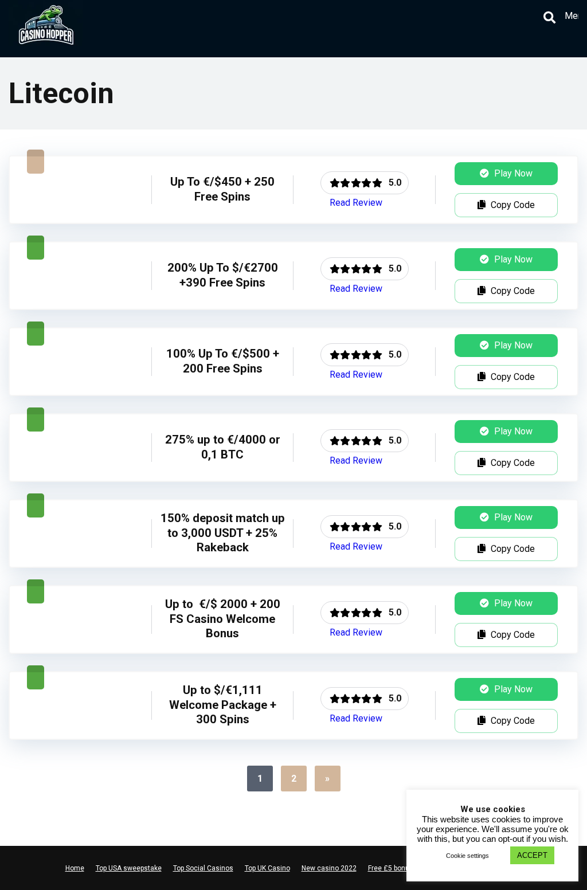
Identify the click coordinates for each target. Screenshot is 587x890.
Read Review (356, 202)
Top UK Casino (267, 868)
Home (74, 868)
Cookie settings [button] (467, 855)
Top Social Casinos (203, 868)
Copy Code (511, 204)
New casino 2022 (329, 868)
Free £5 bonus (390, 868)
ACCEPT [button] (532, 855)
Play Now (512, 173)
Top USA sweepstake (129, 868)
